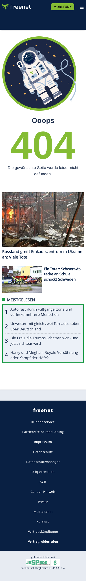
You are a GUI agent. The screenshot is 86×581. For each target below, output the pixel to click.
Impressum (43, 442)
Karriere (43, 521)
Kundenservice (43, 422)
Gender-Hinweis (43, 491)
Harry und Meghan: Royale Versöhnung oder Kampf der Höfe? (44, 355)
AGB (43, 482)
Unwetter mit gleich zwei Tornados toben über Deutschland (45, 326)
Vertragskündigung (43, 531)
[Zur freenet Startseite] (16, 5)
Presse (43, 501)
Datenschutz (43, 452)
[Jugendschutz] (43, 562)
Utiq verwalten (43, 472)
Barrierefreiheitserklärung (43, 432)
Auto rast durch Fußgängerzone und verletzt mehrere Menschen (41, 312)
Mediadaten (43, 512)
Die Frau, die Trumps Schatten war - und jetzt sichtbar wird (44, 340)
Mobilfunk (62, 7)
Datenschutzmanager (43, 462)
